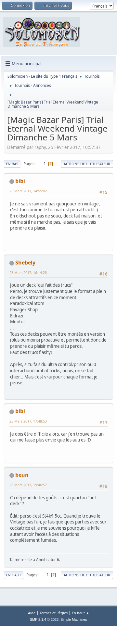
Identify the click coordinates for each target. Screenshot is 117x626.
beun (22, 474)
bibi (20, 181)
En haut (13, 574)
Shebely (25, 262)
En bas (12, 163)
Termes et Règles (54, 612)
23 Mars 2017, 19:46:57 (28, 484)
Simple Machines (73, 619)
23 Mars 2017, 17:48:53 (28, 421)
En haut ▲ (80, 612)
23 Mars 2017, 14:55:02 (28, 190)
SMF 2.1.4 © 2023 (44, 619)
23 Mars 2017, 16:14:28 (28, 272)
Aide (31, 612)
